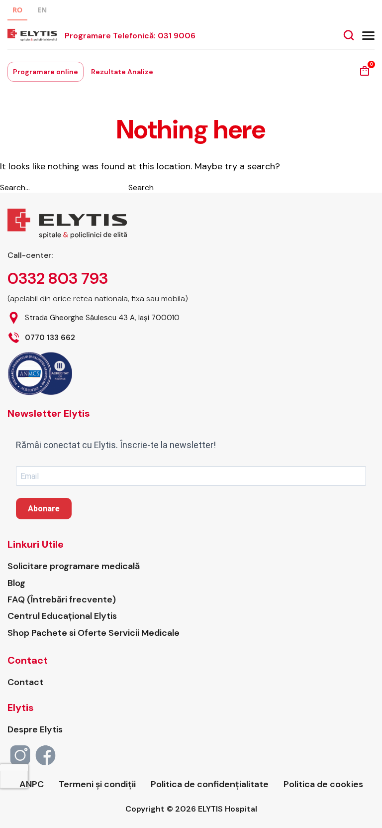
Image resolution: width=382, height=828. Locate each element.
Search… (15, 187)
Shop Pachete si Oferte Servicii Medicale (93, 633)
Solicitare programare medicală (73, 566)
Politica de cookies (323, 784)
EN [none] (42, 9)
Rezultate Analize (122, 71)
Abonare (44, 508)
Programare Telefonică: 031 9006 (130, 35)
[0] (365, 74)
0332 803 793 (57, 278)
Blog (16, 583)
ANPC (31, 784)
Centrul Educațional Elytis (62, 616)
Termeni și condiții (97, 784)
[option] (42, 11)
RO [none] (17, 9)
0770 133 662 (50, 338)
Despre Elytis (35, 729)
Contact (25, 682)
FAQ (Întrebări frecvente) (61, 599)
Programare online (45, 71)
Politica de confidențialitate (210, 784)
